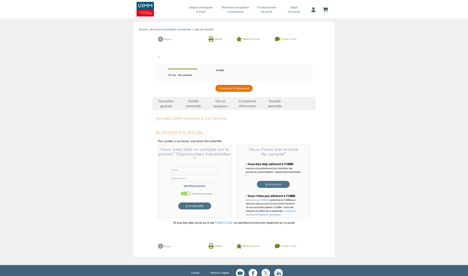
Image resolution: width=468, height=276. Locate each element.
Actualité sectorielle (275, 103)
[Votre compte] (313, 9)
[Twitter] (265, 273)
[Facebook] (252, 273)
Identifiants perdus (194, 186)
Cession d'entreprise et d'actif (201, 9)
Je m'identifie (194, 206)
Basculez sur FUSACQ (257, 199)
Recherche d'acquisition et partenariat (235, 9)
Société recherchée (193, 103)
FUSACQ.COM (223, 222)
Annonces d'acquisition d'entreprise (170, 29)
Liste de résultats (204, 29)
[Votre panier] (325, 9)
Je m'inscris (273, 184)
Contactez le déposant (234, 88)
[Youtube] (240, 273)
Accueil (143, 29)
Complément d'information (247, 103)
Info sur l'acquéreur (220, 103)
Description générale (166, 103)
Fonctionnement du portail (266, 9)
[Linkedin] (278, 273)
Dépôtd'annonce (294, 9)
